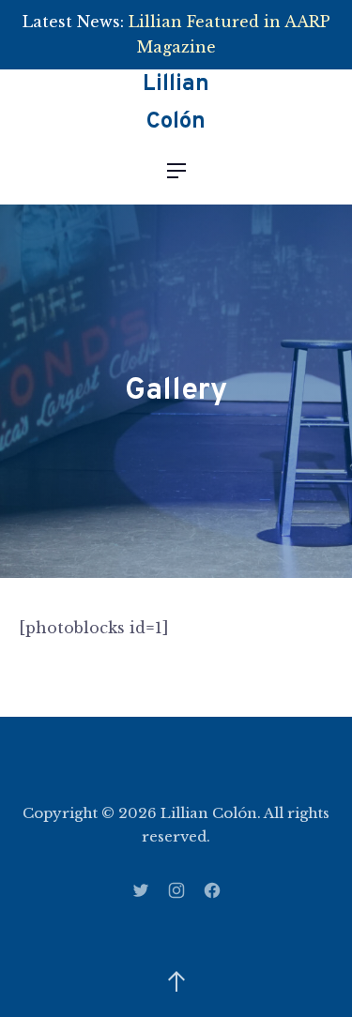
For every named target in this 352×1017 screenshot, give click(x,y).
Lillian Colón (176, 103)
